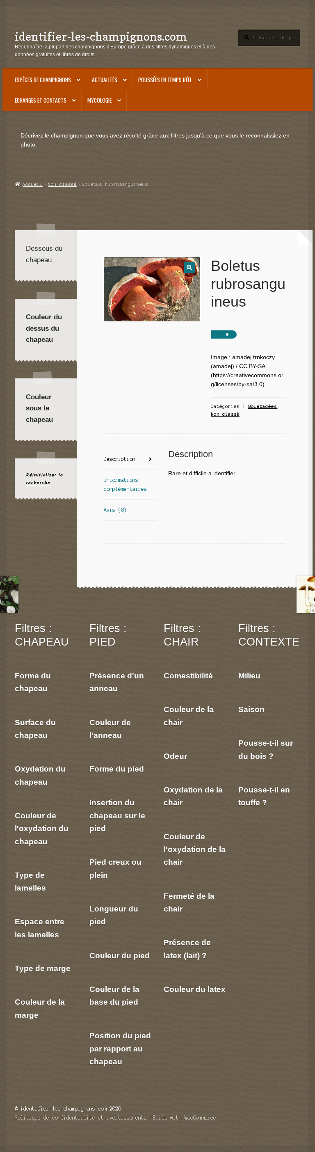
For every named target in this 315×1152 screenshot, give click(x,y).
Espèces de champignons (43, 80)
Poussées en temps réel (165, 80)
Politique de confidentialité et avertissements (81, 1117)
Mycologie (99, 100)
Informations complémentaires (125, 484)
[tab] (130, 459)
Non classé (62, 184)
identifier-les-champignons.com (101, 36)
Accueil (33, 184)
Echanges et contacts (40, 100)
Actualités (104, 80)
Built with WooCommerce (184, 1117)
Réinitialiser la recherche (44, 479)
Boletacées (262, 406)
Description (119, 459)
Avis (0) (115, 510)
